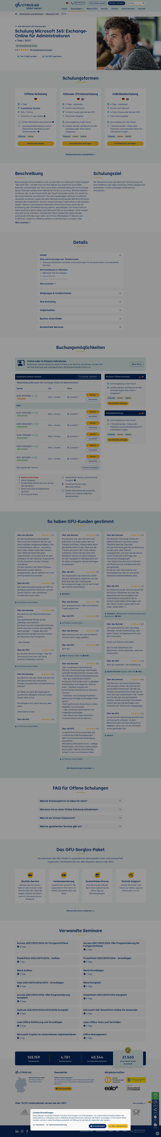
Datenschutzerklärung (58, 1125)
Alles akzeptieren (119, 1126)
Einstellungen (98, 1126)
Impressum (40, 1125)
